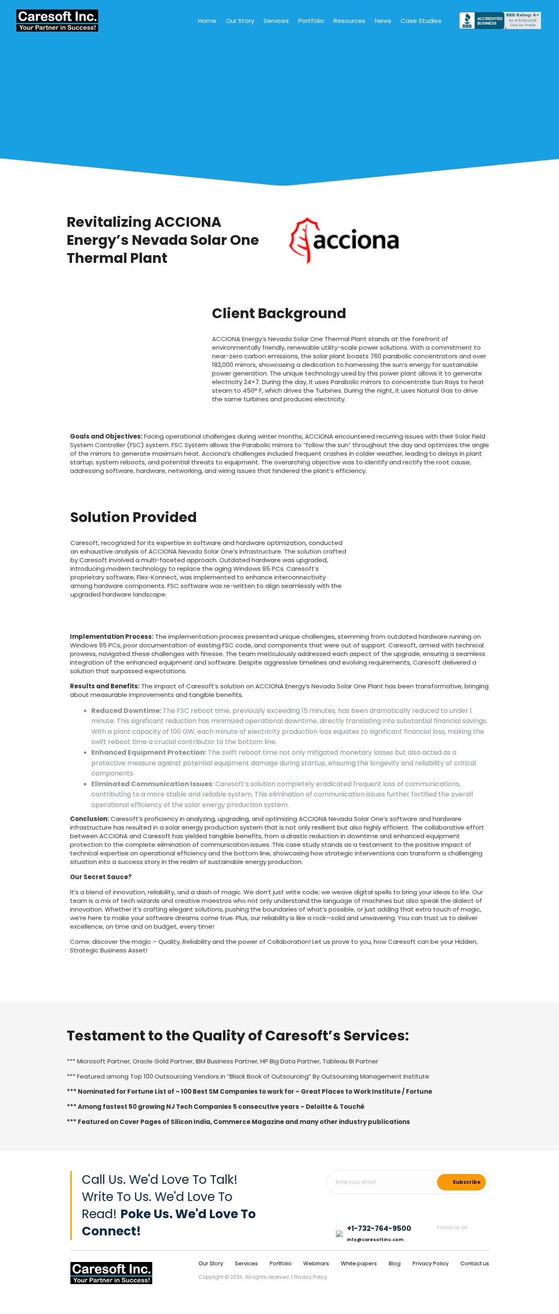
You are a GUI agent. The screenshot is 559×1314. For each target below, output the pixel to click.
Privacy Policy (430, 1263)
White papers (359, 1263)
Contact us (474, 1263)
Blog (395, 1263)
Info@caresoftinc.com (375, 1239)
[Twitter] (463, 1237)
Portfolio (281, 1263)
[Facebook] (442, 1237)
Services (246, 1263)
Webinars (316, 1263)
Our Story (210, 1263)
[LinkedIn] (484, 1237)
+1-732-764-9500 (379, 1228)
